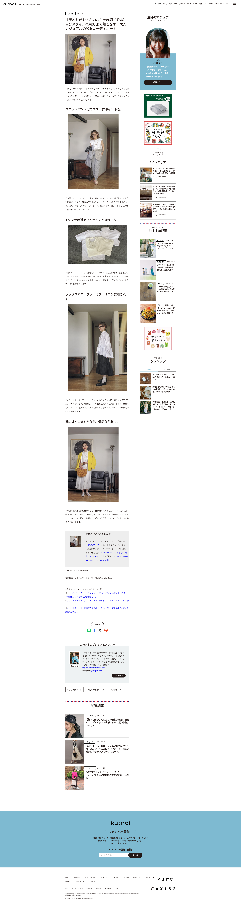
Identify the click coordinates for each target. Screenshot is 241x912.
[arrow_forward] (152, 888)
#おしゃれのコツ (74, 690)
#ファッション (117, 690)
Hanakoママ (80, 881)
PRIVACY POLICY (112, 888)
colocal (68, 881)
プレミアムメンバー (221, 4)
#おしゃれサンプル (96, 690)
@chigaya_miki (96, 671)
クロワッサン (104, 877)
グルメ (188, 4)
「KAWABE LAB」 (93, 545)
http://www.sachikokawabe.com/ (93, 668)
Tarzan (148, 877)
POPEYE (92, 881)
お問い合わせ (99, 888)
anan (67, 877)
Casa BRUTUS (90, 877)
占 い (206, 4)
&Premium (137, 877)
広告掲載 (89, 888)
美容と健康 (173, 4)
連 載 (211, 4)
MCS (66, 888)
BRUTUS (77, 877)
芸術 (200, 4)
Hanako (126, 877)
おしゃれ (158, 4)
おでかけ (182, 4)
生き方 (195, 4)
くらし (165, 4)
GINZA (116, 877)
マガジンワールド (77, 888)
